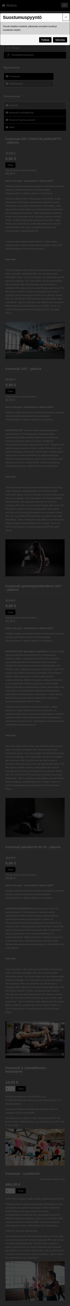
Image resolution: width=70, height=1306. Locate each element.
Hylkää (45, 39)
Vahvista (60, 39)
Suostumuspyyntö (22, 17)
